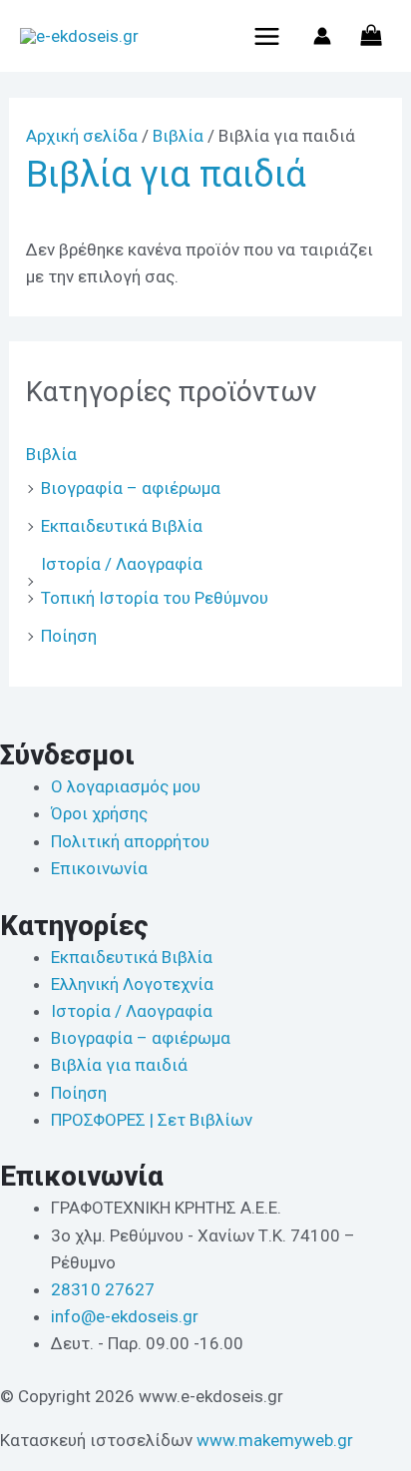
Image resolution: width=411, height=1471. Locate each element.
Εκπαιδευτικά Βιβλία (122, 526)
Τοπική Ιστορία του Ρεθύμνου (154, 598)
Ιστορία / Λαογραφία (122, 564)
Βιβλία (51, 454)
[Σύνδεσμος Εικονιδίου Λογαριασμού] (322, 36)
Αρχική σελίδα (82, 136)
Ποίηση (69, 636)
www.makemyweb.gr (275, 1440)
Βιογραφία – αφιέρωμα (130, 488)
